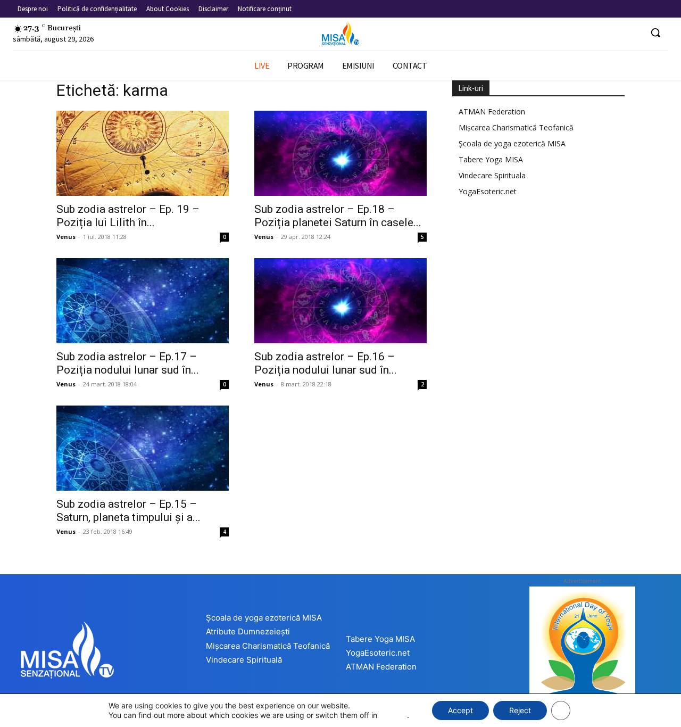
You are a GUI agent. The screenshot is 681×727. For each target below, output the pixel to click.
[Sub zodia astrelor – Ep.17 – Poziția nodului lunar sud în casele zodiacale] (142, 300)
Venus (66, 237)
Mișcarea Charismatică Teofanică (516, 127)
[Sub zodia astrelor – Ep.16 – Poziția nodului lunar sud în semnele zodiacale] (340, 300)
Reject (520, 710)
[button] (655, 32)
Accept (460, 710)
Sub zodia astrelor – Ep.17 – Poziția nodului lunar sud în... (127, 363)
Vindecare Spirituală (244, 660)
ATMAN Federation (492, 111)
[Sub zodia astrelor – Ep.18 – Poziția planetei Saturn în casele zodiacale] (340, 153)
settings (393, 715)
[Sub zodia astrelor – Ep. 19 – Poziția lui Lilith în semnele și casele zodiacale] (142, 153)
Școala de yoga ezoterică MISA (512, 143)
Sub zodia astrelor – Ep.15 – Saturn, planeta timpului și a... (128, 511)
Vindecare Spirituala (492, 175)
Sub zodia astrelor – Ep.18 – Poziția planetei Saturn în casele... (337, 216)
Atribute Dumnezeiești (248, 631)
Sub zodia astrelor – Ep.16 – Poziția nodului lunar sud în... (325, 363)
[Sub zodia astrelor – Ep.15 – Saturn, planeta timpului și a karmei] (142, 448)
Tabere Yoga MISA (491, 159)
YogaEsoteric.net (488, 191)
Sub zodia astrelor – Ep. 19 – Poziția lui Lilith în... (128, 216)
